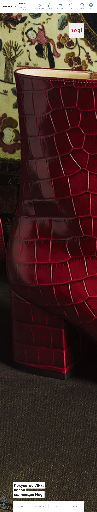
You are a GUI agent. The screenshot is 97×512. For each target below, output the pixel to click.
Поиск (82, 8)
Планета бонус (39, 8)
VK (3, 497)
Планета (9, 6)
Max (3, 501)
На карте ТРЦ (57, 506)
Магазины (60, 8)
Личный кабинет (49, 9)
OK (3, 508)
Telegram (3, 504)
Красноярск (22, 3)
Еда (71, 8)
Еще (91, 8)
